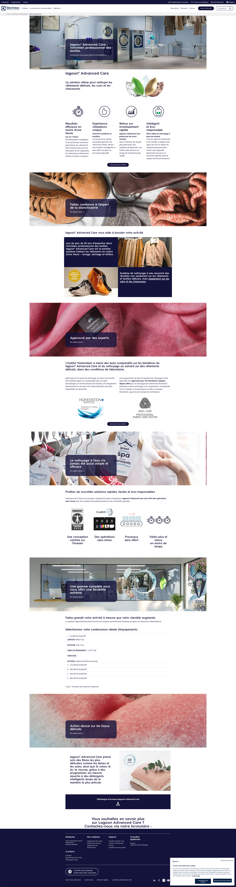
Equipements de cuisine (95, 841)
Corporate (4, 2)
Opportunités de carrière (73, 857)
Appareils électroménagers (139, 845)
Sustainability (15, 2)
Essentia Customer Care (116, 841)
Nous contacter (206, 8)
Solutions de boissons (94, 843)
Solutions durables (71, 844)
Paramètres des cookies (203, 881)
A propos (68, 855)
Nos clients (175, 8)
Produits (25, 8)
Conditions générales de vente (122, 880)
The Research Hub (71, 860)
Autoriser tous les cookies (222, 880)
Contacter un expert (118, 165)
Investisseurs (69, 842)
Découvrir (184, 8)
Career (25, 2)
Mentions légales (102, 880)
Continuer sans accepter (226, 860)
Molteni (132, 843)
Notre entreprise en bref (73, 841)
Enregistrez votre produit (117, 847)
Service (192, 8)
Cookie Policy (89, 880)
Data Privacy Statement (73, 880)
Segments (57, 8)
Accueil (8, 14)
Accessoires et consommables (41, 8)
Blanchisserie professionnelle (19, 14)
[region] (202, 872)
